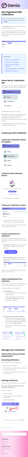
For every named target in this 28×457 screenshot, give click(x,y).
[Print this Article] (25, 12)
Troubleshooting (4, 453)
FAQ (2, 451)
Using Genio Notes (5, 446)
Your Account (4, 444)
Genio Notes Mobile (5, 448)
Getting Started (4, 441)
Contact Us (11, 427)
